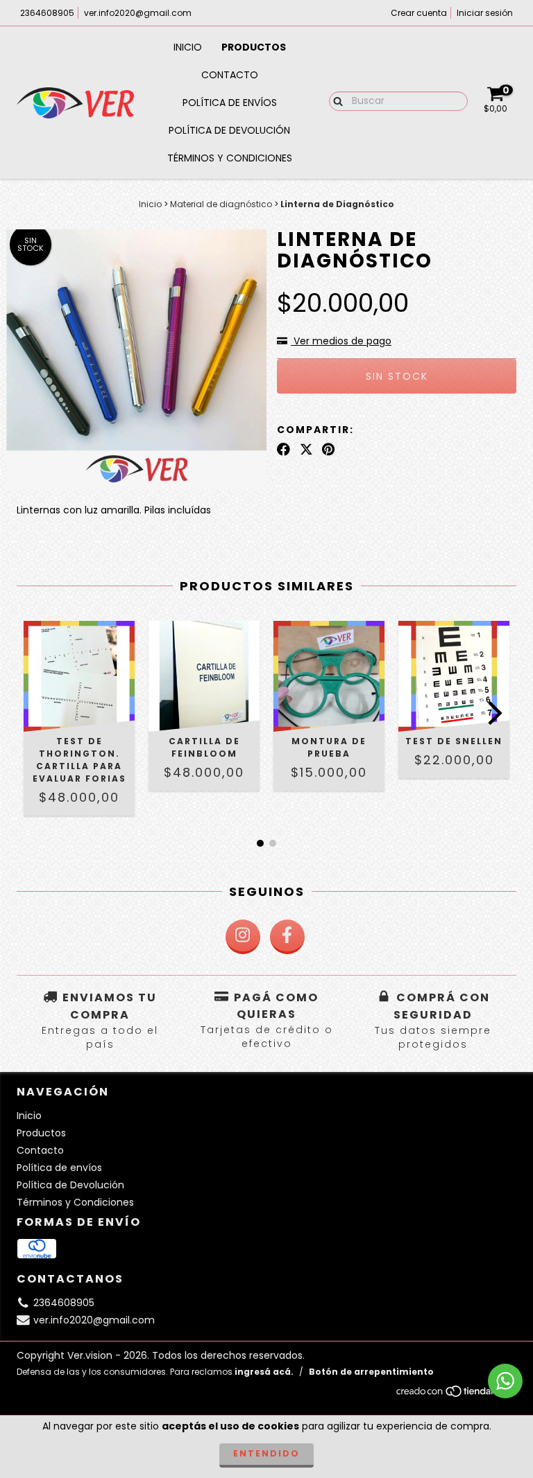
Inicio (188, 47)
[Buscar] (335, 100)
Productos (253, 47)
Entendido (266, 1453)
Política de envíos (230, 102)
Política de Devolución (229, 130)
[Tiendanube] (455, 1395)
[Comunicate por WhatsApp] (505, 1381)
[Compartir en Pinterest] (328, 450)
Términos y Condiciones (229, 158)
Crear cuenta (419, 13)
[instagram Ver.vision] (243, 937)
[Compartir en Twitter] (306, 450)
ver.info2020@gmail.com (138, 13)
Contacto (229, 75)
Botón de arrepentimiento (371, 1372)
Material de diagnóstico (221, 204)
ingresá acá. (264, 1372)
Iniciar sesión (485, 13)
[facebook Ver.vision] (287, 937)
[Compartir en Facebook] (283, 450)
